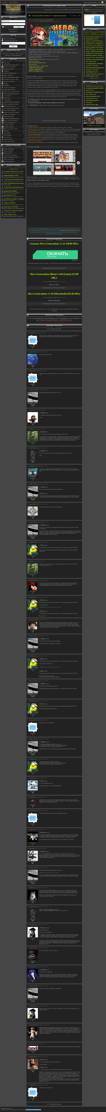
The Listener (89, 102)
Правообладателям (6, 1108)
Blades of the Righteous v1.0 (36, 71)
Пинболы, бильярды (9, 114)
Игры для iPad (8, 153)
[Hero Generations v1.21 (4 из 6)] (65, 174)
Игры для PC (13, 59)
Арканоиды (7, 62)
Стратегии (7, 97)
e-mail (23, 1109)
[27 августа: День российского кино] (13, 9)
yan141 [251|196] (32, 947)
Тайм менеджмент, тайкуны (11, 104)
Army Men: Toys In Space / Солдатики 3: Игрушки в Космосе (20, 199)
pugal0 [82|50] (32, 848)
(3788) (59, 52)
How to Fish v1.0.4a (91, 61)
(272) (48, 54)
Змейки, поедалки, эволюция (11, 102)
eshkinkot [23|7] (32, 887)
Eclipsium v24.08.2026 (9, 202)
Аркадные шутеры (9, 69)
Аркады (6, 83)
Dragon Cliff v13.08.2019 (10, 191)
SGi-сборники (7, 135)
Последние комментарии (13, 165)
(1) (65, 51)
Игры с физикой (8, 75)
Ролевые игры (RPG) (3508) (45, 21)
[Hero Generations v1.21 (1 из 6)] (43, 161)
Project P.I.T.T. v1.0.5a (92, 98)
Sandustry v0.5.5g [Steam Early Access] (96, 59)
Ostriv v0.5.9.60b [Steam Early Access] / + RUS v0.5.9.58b (18, 183)
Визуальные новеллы (9, 89)
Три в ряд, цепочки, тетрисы (11, 108)
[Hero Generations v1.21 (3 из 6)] (43, 174)
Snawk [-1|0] (31, 1043)
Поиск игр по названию (9, 38)
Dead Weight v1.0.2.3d (92, 71)
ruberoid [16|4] (32, 504)
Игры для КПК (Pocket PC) (11, 157)
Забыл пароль (13, 31)
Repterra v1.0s (90, 90)
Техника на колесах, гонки (11, 79)
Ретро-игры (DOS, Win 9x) (11, 120)
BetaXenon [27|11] (33, 966)
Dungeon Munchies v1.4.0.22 (11, 175)
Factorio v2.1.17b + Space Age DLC (95, 57)
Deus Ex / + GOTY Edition (94, 125)
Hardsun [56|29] (32, 1056)
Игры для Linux (8, 139)
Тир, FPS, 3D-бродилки (10, 73)
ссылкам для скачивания (61, 9)
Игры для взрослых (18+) (11, 128)
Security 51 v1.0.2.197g (92, 65)
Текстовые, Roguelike (9, 87)
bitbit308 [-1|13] (32, 466)
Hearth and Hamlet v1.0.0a (93, 96)
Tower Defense (7, 95)
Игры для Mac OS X (9, 141)
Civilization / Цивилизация (36, 67)
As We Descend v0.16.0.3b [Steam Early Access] (16, 179)
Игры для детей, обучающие (11, 112)
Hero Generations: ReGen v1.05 (37, 62)
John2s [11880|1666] (49, 19)
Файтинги (6, 85)
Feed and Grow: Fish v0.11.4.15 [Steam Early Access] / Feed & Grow (21, 210)
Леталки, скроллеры (9, 81)
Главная (4, 2)
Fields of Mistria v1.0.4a (10, 214)
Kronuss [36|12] (32, 351)
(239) (35, 54)
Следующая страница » (55, 329)
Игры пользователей (9, 122)
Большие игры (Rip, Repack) (11, 118)
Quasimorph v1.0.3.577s (10, 195)
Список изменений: (34, 146)
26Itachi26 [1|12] (32, 580)
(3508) (73, 52)
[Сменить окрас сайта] (102, 2)
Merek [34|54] (32, 797)
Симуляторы (7, 100)
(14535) (50, 51)
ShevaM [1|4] (32, 332)
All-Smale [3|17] (32, 810)
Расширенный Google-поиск (11, 40)
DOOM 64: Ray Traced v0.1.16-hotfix (95, 86)
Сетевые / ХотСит (8, 124)
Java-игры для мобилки (10, 155)
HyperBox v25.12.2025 (92, 69)
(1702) (49, 52)
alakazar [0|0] (32, 370)
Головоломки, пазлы (9, 106)
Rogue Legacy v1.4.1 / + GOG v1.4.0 (38, 66)
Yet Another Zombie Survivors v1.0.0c (13, 171)
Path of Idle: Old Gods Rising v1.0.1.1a (96, 67)
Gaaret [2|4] (31, 829)
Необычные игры (8, 116)
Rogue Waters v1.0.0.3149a (11, 206)
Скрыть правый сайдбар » (91, 2)
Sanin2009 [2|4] (32, 924)
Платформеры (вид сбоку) (11, 64)
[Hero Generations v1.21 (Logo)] (54, 45)
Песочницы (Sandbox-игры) (11, 77)
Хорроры (6, 71)
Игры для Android (9, 148)
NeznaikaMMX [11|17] (34, 1024)
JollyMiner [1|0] (32, 542)
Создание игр (7, 137)
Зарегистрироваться (13, 29)
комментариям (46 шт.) (75, 9)
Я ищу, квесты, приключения (11, 91)
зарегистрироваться (16, 55)
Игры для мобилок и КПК (13, 145)
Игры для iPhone (8, 151)
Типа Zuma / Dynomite (10, 110)
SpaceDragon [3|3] (33, 720)
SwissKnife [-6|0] (32, 1085)
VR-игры (6, 131)
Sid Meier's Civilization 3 (35, 69)
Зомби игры (7, 133)
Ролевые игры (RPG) (9, 67)
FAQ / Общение (13, 2)
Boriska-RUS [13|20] (33, 619)
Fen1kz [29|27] (32, 778)
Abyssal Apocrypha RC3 (92, 100)
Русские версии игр (9, 126)
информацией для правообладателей (70, 230)
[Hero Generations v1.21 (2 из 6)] (65, 161)
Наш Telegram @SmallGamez (33, 1109)
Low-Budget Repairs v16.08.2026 (94, 63)
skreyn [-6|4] (31, 410)
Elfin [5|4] (31, 429)
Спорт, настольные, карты (11, 93)
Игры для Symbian (9, 159)
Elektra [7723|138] (38, 19)
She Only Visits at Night (92, 104)
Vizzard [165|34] (32, 448)
